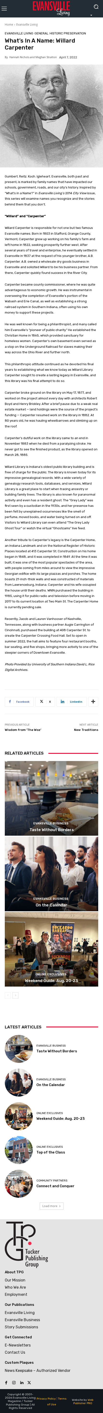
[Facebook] (6, 1383)
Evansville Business (51, 823)
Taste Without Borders (51, 829)
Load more (49, 1206)
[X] (29, 1383)
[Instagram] (14, 1383)
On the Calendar (51, 905)
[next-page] (15, 995)
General (41, 33)
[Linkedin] (21, 1383)
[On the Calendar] (51, 874)
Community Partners (51, 1180)
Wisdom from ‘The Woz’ (23, 730)
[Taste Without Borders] (51, 798)
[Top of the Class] (19, 1150)
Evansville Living (27, 24)
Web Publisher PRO (83, 1401)
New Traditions (86, 730)
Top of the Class (50, 1152)
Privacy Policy (46, 1398)
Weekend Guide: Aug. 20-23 (51, 980)
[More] (93, 701)
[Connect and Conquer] (19, 1184)
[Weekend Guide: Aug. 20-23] (51, 949)
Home (9, 24)
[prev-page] (8, 995)
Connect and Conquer (55, 1186)
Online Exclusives (51, 974)
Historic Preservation (68, 33)
